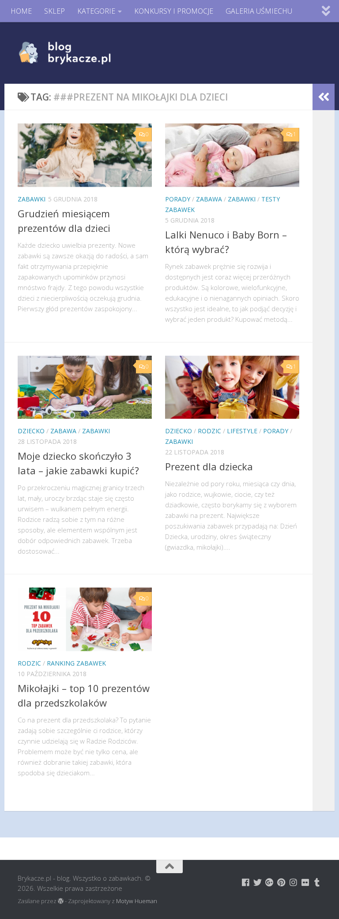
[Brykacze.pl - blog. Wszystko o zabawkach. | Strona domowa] (85, 53)
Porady (177, 199)
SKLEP (54, 11)
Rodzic (209, 431)
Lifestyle (242, 431)
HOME (21, 11)
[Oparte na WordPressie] (61, 901)
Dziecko (31, 431)
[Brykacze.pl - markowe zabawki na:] (245, 882)
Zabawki (31, 199)
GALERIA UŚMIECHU (259, 11)
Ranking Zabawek (76, 663)
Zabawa (209, 199)
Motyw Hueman (136, 901)
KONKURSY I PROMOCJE (173, 11)
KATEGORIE (96, 11)
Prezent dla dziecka (209, 466)
